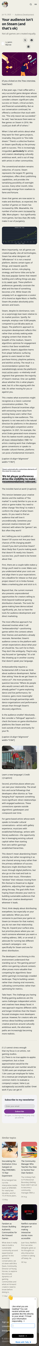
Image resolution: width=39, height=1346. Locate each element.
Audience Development (24, 14)
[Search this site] (30, 4)
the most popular (10, 275)
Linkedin (6, 1326)
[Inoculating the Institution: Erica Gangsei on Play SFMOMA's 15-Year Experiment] (10, 1171)
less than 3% (24, 217)
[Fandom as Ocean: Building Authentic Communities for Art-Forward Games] (10, 1250)
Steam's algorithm (19, 349)
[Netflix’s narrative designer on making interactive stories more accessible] (29, 1250)
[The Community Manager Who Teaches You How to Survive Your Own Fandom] (29, 1171)
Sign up (5, 1322)
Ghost (4, 1341)
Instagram (6, 1330)
